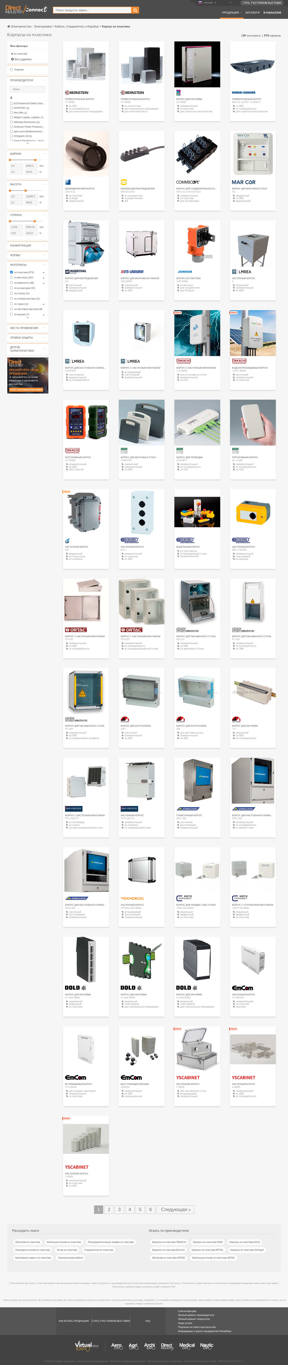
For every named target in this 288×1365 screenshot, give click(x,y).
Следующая (175, 1209)
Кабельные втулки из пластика (64, 1242)
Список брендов (187, 1311)
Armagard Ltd (23, 136)
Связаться (197, 48)
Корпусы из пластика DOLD (244, 1242)
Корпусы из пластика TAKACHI (169, 1242)
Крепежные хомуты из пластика (33, 1257)
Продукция (230, 12)
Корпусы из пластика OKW (208, 1242)
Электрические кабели (70, 1257)
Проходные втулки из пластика (32, 1250)
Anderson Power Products (29, 126)
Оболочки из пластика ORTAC (168, 1257)
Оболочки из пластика (27, 1242)
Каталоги (252, 12)
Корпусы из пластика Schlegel (247, 1250)
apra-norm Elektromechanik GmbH (29, 131)
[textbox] (92, 10)
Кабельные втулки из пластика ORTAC (213, 1257)
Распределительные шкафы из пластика (111, 1242)
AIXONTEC (21, 108)
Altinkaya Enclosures (27, 122)
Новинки (19, 69)
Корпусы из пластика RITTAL (208, 1250)
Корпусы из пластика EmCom (168, 1250)
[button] (27, 80)
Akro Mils (20, 112)
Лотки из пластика (67, 1250)
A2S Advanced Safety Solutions (29, 103)
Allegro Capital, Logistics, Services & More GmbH (29, 117)
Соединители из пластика (98, 1250)
